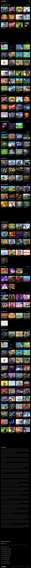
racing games (28, 463)
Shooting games (19, 464)
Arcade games (20, 458)
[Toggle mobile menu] (29, 1)
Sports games (2, 463)
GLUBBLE (3, 1)
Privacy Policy (22, 566)
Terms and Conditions (27, 566)
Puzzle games (16, 460)
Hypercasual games (15, 459)
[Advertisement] (15, 36)
